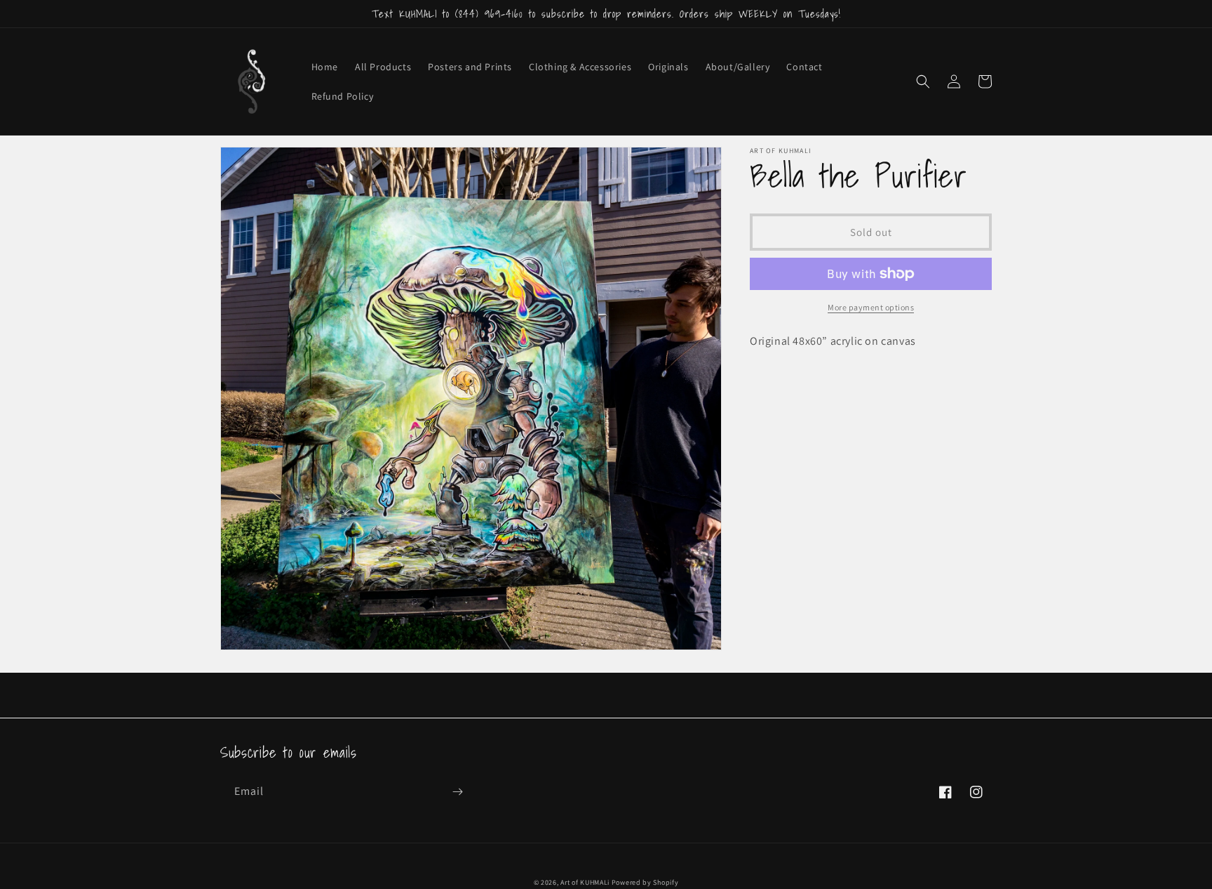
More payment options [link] (871, 307)
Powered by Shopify (645, 882)
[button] (923, 81)
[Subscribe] (457, 792)
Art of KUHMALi (585, 882)
